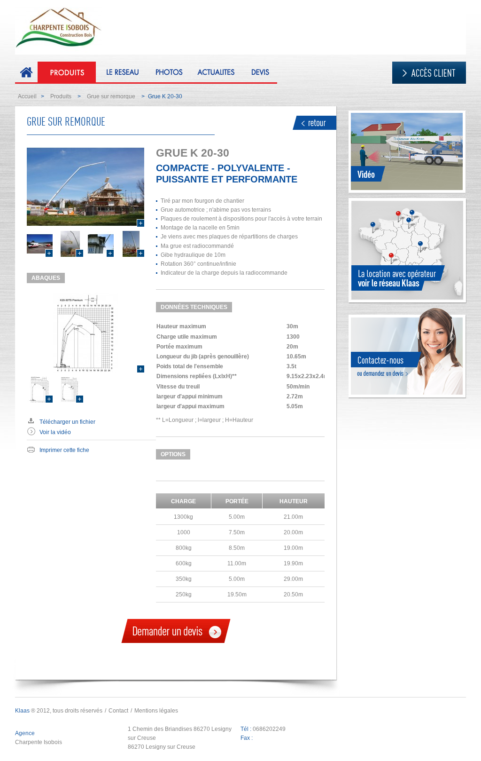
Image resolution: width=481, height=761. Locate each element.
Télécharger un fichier (67, 422)
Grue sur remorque (111, 96)
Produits (60, 96)
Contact (118, 710)
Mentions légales (156, 710)
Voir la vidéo (55, 432)
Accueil (27, 96)
